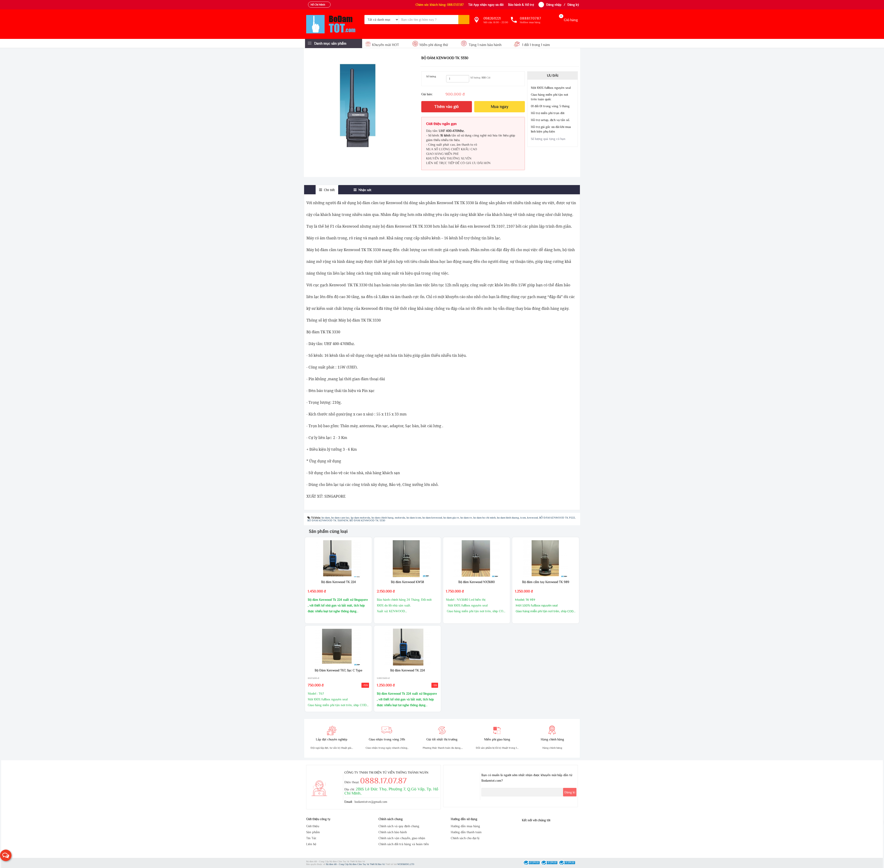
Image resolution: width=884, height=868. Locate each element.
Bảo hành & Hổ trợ (521, 4)
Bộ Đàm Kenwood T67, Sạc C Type (338, 670)
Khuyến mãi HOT (385, 45)
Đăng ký (573, 4)
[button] (6, 855)
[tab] (327, 190)
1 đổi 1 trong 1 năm (535, 45)
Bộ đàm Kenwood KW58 (407, 582)
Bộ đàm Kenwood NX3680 (476, 582)
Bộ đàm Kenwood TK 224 (338, 582)
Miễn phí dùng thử (434, 45)
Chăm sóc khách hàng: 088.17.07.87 (440, 4)
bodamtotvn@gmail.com (371, 802)
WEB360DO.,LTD (405, 864)
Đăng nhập (553, 4)
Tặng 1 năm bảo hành (485, 45)
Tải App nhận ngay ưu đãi (485, 4)
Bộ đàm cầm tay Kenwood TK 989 (545, 582)
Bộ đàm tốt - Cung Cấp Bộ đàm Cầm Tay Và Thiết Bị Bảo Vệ (355, 864)
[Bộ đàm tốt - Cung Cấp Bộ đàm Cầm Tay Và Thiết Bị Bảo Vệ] (333, 24)
